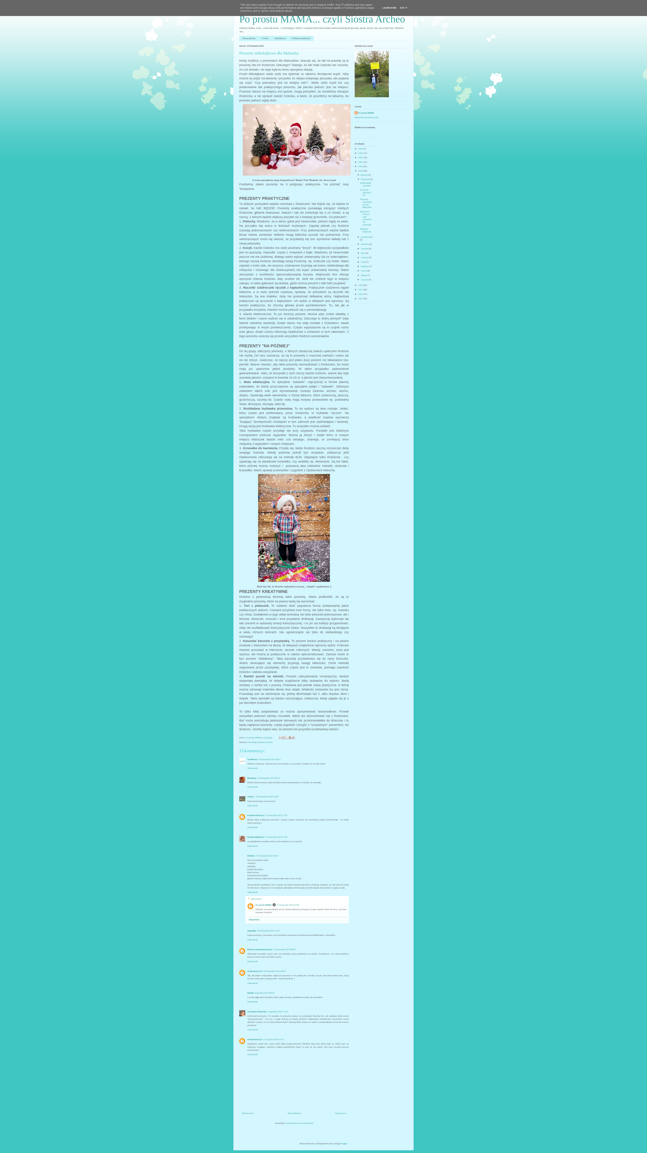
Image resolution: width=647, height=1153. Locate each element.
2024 (360, 149)
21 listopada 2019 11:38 (276, 815)
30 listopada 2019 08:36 (284, 949)
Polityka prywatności (301, 38)
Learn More (389, 8)
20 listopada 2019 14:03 (267, 797)
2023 (360, 153)
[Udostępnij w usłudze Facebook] (290, 737)
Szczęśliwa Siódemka (256, 1012)
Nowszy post (248, 1113)
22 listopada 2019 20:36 (288, 905)
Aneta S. (251, 797)
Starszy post (340, 1113)
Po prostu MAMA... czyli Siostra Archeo (322, 19)
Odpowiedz (252, 768)
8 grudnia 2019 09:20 (264, 993)
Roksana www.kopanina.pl (259, 949)
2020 (360, 166)
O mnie (265, 38)
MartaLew (251, 778)
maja (363, 262)
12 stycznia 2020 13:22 (273, 1039)
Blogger (343, 1144)
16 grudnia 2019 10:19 (277, 1012)
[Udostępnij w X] (287, 737)
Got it (403, 8)
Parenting (251, 742)
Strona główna (249, 38)
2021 (360, 162)
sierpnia (365, 249)
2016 (360, 294)
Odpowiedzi (256, 899)
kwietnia (365, 266)
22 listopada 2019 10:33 (267, 856)
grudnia (364, 175)
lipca (363, 253)
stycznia (365, 280)
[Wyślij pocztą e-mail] (280, 737)
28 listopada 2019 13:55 (268, 931)
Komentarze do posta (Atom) (299, 1123)
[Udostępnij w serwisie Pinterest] (293, 737)
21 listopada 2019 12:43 (276, 837)
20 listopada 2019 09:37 (268, 778)
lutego (364, 275)
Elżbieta (251, 856)
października (367, 237)
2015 (360, 299)
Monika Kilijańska (255, 837)
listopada (365, 179)
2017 (360, 290)
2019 (360, 171)
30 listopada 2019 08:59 (274, 971)
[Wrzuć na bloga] (283, 737)
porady (260, 742)
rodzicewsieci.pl (254, 971)
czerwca (365, 257)
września (365, 244)
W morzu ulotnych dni (365, 192)
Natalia (250, 993)
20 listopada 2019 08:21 (269, 759)
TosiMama (252, 759)
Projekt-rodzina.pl (255, 815)
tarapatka (251, 931)
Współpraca (280, 38)
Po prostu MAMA (264, 905)
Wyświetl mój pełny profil (366, 117)
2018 (360, 285)
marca (364, 271)
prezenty (269, 742)
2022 (360, 158)
